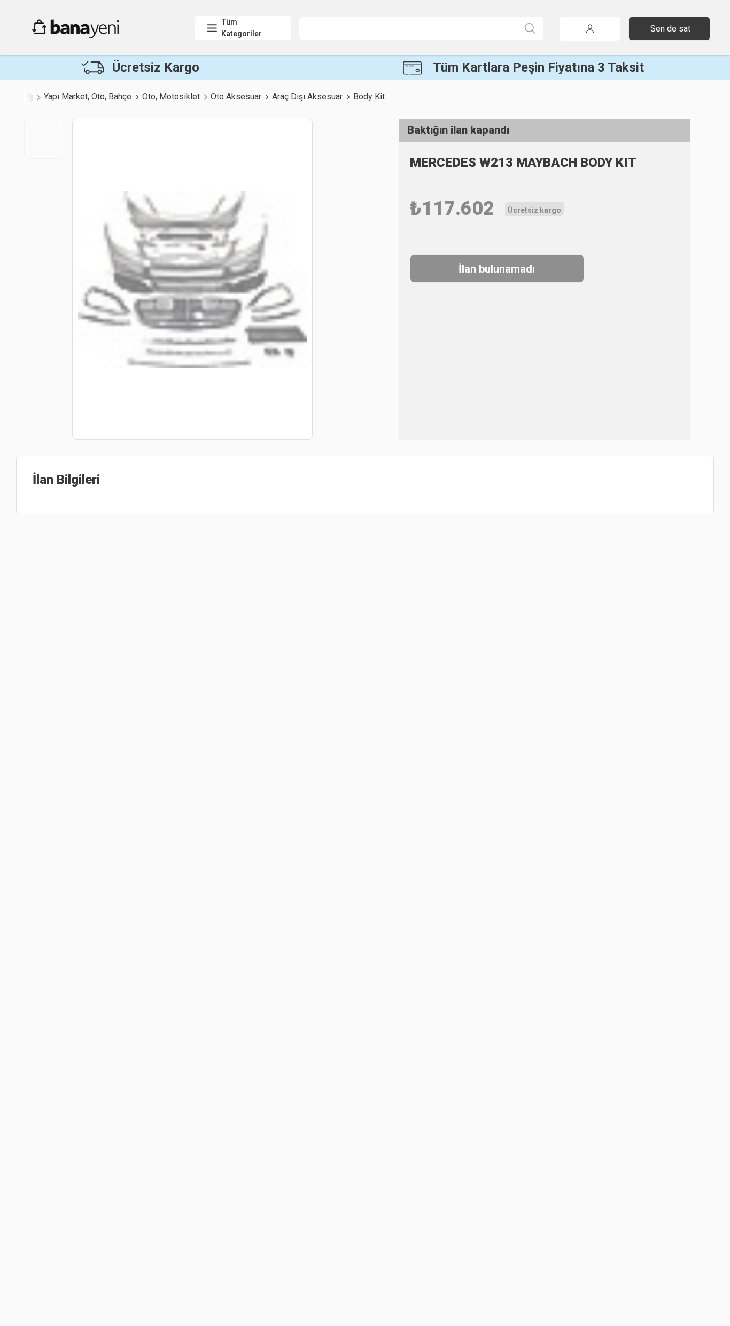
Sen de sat (670, 29)
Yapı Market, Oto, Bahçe (87, 96)
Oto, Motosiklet (171, 96)
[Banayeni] (101, 36)
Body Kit (369, 96)
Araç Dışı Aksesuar (307, 96)
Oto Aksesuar (236, 96)
